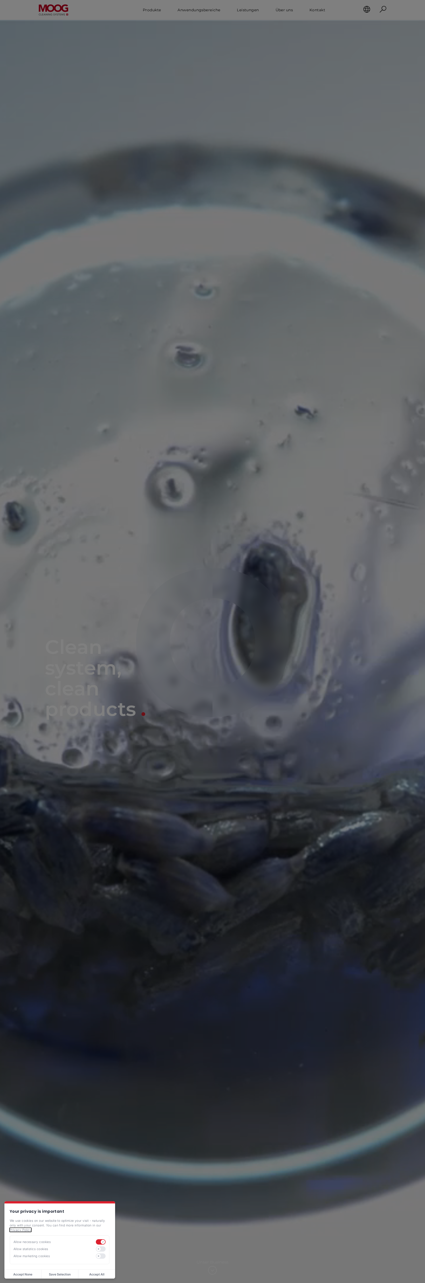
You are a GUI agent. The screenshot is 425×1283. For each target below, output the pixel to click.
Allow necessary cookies (32, 1242)
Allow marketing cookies (32, 1256)
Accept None (22, 1274)
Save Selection (60, 1274)
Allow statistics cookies (31, 1249)
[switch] (101, 1242)
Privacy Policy (20, 1230)
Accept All (96, 1274)
